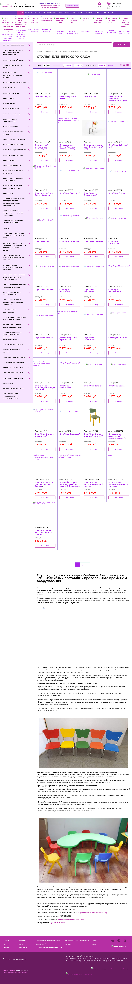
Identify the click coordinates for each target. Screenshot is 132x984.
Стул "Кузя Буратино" (69, 193)
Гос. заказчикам (52, 12)
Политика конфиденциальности (49, 947)
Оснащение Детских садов (13, 45)
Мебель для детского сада (71, 51)
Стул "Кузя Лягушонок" (65, 290)
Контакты (111, 12)
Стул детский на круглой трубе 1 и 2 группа (44, 532)
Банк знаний (89, 12)
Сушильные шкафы (58, 923)
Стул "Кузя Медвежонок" (115, 290)
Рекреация (7, 228)
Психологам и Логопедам (13, 344)
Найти (121, 45)
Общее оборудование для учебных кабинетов (13, 222)
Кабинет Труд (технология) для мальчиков (13, 179)
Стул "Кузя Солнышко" (65, 387)
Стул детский (90, 97)
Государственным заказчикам (77, 941)
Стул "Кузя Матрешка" (89, 290)
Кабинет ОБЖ (8, 193)
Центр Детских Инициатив (13, 373)
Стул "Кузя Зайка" (116, 386)
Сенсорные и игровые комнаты (11, 351)
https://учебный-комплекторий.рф (92, 913)
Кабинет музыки (9, 160)
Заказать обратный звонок (49, 3)
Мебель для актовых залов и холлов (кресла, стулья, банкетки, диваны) (14, 277)
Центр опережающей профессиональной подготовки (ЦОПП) (11, 396)
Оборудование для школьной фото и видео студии (14, 318)
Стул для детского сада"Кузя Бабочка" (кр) (93, 147)
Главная (6, 941)
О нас (97, 12)
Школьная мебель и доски (13, 388)
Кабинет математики (11, 108)
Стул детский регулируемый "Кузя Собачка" (45, 388)
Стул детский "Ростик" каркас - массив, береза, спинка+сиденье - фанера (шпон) (68, 149)
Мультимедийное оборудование (9, 311)
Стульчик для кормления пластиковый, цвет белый (117, 100)
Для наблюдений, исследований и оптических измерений (14, 267)
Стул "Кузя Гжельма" (93, 241)
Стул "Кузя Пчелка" (117, 338)
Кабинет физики (9, 88)
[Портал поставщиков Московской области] (110, 969)
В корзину (45, 112)
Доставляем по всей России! (50, 7)
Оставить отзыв (72, 5)
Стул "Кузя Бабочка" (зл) (118, 146)
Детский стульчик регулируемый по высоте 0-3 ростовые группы (69, 485)
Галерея (67, 12)
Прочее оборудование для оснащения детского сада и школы (14, 235)
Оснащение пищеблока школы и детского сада (12, 326)
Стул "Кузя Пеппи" (92, 386)
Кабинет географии (10, 126)
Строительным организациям (35, 12)
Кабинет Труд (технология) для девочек (13, 172)
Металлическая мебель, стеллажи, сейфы (12, 293)
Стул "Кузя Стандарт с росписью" (45, 435)
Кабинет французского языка (14, 150)
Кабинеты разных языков (13, 155)
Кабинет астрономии (11, 93)
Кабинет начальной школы (13, 60)
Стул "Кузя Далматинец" (90, 194)
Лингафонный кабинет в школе (12, 66)
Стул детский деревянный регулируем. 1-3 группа (42, 148)
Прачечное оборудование (13, 378)
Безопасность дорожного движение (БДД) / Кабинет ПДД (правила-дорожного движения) (14, 246)
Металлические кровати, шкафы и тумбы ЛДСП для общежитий (13, 302)
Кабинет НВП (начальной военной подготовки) (12, 187)
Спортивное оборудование (13, 362)
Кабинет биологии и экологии (14, 82)
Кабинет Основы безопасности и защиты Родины (12, 75)
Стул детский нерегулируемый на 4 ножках (118, 484)
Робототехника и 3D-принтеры (14, 357)
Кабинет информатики (11, 114)
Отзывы (103, 12)
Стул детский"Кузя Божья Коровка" (44, 194)
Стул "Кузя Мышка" (44, 338)
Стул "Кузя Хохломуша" (114, 242)
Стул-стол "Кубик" (43, 97)
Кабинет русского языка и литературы (13, 133)
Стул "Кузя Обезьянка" (89, 339)
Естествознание (9, 103)
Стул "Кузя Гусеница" (69, 241)
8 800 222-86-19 (23, 6)
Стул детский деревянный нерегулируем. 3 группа (116, 437)
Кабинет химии (8, 98)
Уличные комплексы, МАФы (13, 367)
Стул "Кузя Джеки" (117, 193)
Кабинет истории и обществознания (10, 120)
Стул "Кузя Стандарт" (69, 434)
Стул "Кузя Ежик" (43, 241)
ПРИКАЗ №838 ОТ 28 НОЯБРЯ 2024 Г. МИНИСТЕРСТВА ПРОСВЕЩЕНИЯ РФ (13, 52)
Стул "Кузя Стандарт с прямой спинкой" (94, 435)
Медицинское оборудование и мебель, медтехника (14, 286)
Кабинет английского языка (14, 139)
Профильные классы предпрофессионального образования (13, 213)
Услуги (61, 12)
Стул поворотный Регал (68, 98)
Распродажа (8, 383)
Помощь (80, 12)
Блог (73, 12)
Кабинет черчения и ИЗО (12, 165)
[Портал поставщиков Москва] (79, 974)
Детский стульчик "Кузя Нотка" (68, 339)
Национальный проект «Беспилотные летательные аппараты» (13, 257)
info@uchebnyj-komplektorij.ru (50, 5)
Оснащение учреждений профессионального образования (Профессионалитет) (12, 336)
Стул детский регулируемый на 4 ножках (93, 484)
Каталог (20, 12)
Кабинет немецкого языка (13, 144)
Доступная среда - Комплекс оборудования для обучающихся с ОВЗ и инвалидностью (14, 202)
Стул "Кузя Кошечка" (45, 289)
